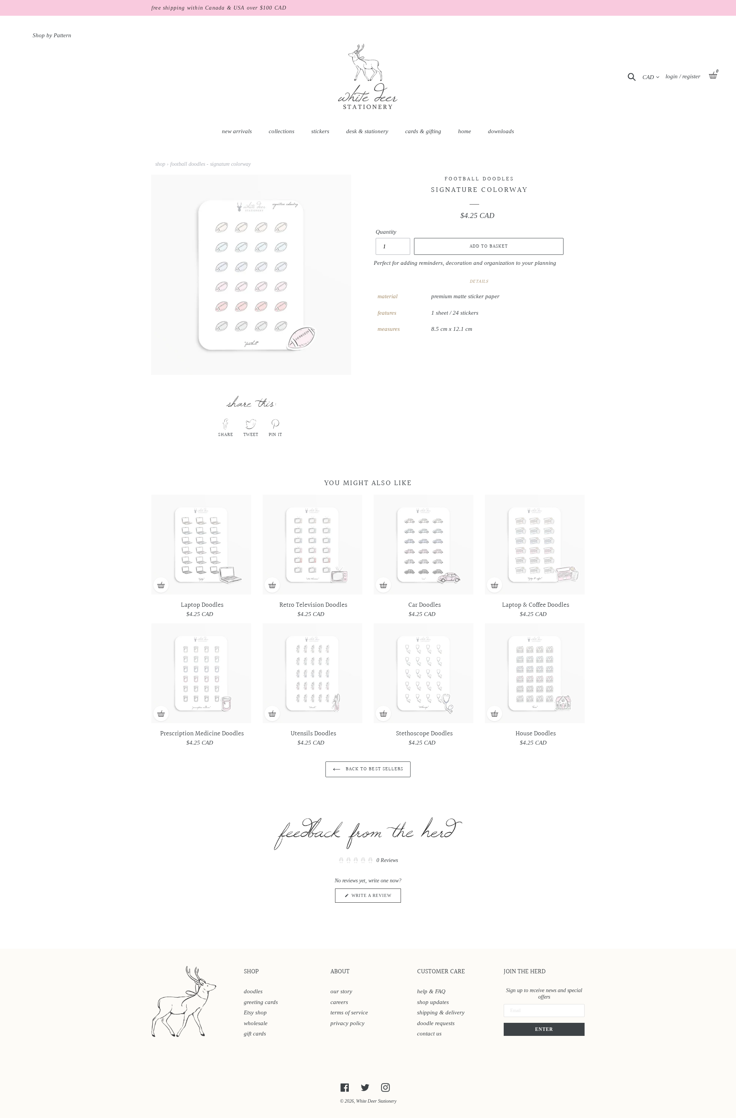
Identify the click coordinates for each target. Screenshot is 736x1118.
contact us (429, 1033)
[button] (368, 860)
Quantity (386, 232)
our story (341, 991)
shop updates (433, 1002)
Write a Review (375, 898)
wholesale (256, 1023)
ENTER (544, 1029)
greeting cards (261, 1002)
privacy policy (347, 1023)
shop (160, 164)
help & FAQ (431, 991)
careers (339, 1002)
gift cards (255, 1033)
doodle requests (436, 1023)
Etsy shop (255, 1012)
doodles (253, 991)
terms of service (349, 1012)
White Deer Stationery (376, 1101)
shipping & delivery (441, 1012)
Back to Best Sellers (373, 769)
